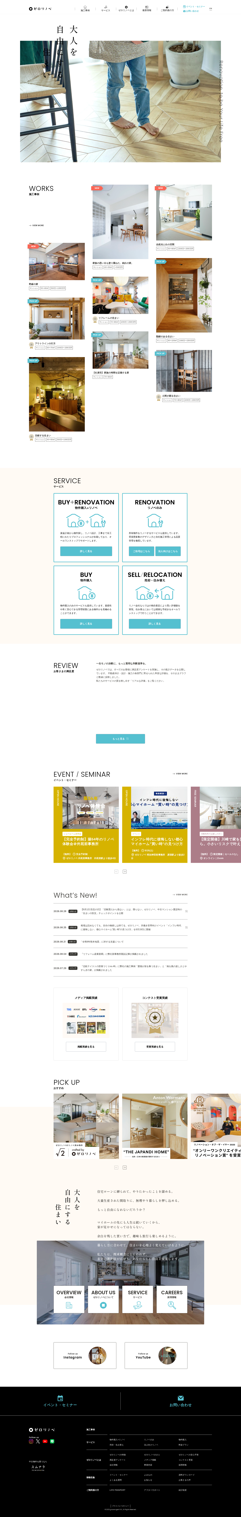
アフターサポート (152, 1490)
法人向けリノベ (151, 1445)
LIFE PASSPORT (117, 1490)
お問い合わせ (192, 11)
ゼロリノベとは (126, 10)
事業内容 (148, 1465)
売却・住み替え (117, 1445)
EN (210, 9)
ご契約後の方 (167, 10)
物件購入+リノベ (117, 1440)
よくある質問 (116, 1480)
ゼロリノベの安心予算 (189, 1455)
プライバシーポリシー (120, 1506)
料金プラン (184, 1445)
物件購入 (183, 1440)
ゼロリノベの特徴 (118, 1455)
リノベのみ (149, 1440)
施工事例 (85, 10)
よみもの (148, 1475)
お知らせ (148, 1480)
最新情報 (146, 10)
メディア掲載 (150, 1460)
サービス (105, 10)
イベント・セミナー (195, 6)
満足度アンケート (118, 1460)
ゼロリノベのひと (152, 1455)
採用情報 (183, 1465)
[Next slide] (125, 872)
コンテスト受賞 (186, 1460)
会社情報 (114, 1465)
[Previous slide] (116, 872)
